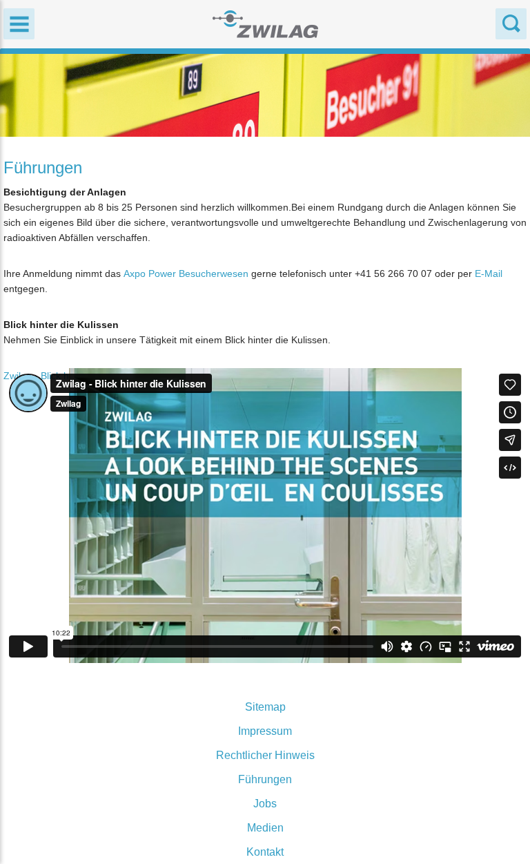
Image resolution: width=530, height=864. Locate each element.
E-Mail (488, 273)
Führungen (265, 779)
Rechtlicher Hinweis (265, 755)
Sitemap (265, 707)
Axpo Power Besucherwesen (186, 273)
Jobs (265, 803)
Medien (265, 828)
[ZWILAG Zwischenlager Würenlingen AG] (265, 23)
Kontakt (265, 852)
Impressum (265, 731)
